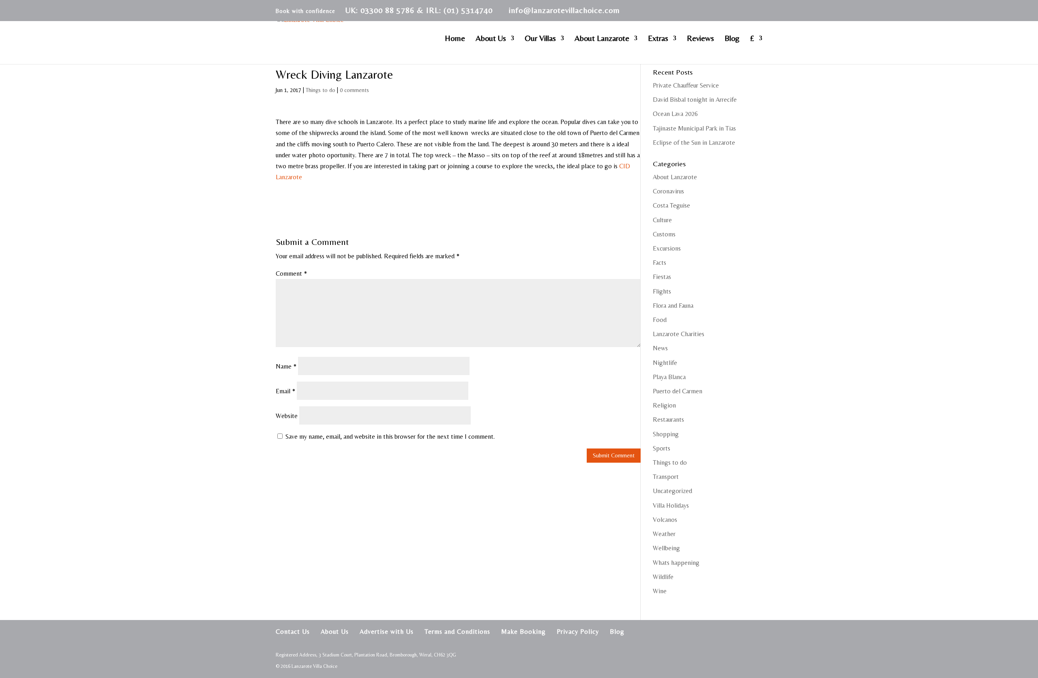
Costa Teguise (671, 205)
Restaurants (668, 419)
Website (287, 416)
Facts (659, 262)
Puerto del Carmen (677, 391)
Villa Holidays (671, 505)
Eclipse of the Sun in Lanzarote (694, 142)
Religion (664, 405)
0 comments (354, 90)
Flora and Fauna (673, 305)
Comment (291, 273)
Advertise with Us (387, 631)
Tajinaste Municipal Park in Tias (694, 128)
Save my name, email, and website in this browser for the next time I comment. (390, 436)
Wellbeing (666, 548)
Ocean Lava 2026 (675, 114)
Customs (664, 234)
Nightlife (665, 363)
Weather (664, 534)
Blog (732, 39)
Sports (661, 448)
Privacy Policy (578, 631)
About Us (491, 39)
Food (660, 320)
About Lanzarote (602, 39)
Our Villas (540, 39)
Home (455, 39)
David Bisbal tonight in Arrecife (695, 99)
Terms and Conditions (457, 631)
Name (286, 366)
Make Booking (523, 631)
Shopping (666, 434)
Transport (666, 477)
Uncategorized (672, 491)
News (660, 348)
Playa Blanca (669, 377)
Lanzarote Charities (678, 334)
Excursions (667, 248)
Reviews (700, 39)
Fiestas (662, 277)
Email (285, 391)
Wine (660, 591)
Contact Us (293, 631)
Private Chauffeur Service (686, 85)
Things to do (320, 90)
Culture (662, 220)
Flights (662, 291)
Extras (658, 39)
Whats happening (676, 562)
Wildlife (663, 577)
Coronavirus (668, 191)
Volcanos (665, 520)
